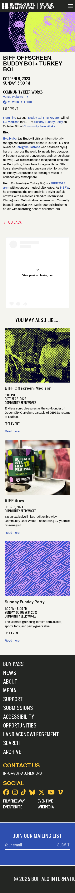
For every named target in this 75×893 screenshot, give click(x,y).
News (9, 673)
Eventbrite (12, 807)
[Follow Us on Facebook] (6, 792)
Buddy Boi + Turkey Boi (43, 117)
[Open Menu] (70, 6)
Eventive (45, 801)
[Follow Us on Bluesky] (32, 792)
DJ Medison (11, 122)
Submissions (18, 708)
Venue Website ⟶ (15, 96)
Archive (12, 752)
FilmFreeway (14, 801)
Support (12, 699)
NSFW (64, 187)
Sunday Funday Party (48, 122)
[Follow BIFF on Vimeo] (60, 792)
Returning (9, 117)
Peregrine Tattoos (27, 147)
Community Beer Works (39, 126)
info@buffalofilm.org (22, 773)
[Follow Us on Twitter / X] (41, 792)
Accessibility (18, 717)
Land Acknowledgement (31, 735)
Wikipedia (46, 807)
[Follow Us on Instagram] (15, 792)
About (10, 682)
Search (11, 743)
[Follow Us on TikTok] (23, 792)
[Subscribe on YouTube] (51, 792)
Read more (12, 431)
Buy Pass (13, 664)
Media (9, 691)
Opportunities (19, 726)
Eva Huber (10, 138)
